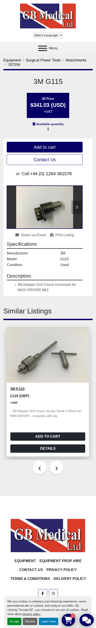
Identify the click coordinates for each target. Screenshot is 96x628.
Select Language (46, 35)
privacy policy (31, 614)
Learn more (48, 621)
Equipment (25, 561)
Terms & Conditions (30, 579)
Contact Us (45, 159)
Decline (30, 621)
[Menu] (42, 48)
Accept (14, 621)
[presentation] (39, 467)
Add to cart (45, 147)
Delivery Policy (70, 579)
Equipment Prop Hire (61, 561)
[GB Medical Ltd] (48, 535)
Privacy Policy (61, 570)
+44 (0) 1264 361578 (51, 173)
